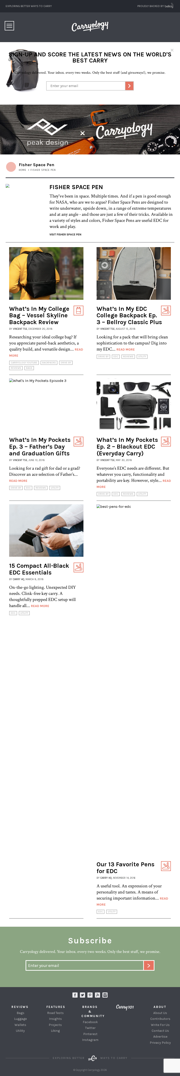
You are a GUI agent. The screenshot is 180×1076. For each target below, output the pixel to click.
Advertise (160, 1037)
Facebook (90, 1022)
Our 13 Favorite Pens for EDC (125, 868)
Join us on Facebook (75, 995)
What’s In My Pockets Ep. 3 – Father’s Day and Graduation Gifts (40, 446)
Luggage (20, 1019)
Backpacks (49, 362)
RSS (97, 995)
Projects (55, 1025)
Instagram (105, 995)
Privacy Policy (160, 1043)
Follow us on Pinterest (90, 995)
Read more (125, 349)
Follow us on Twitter (82, 995)
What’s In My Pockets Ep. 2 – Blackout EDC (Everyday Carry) (127, 446)
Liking (55, 1031)
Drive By (66, 362)
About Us (160, 1013)
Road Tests (55, 1013)
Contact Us (160, 1031)
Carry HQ (18, 579)
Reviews (16, 368)
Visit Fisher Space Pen (65, 234)
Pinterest (90, 1034)
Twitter (90, 1028)
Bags (29, 368)
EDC (115, 356)
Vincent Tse (20, 328)
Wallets (20, 1025)
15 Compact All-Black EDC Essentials (39, 569)
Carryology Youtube (24, 362)
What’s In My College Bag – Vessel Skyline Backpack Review (39, 315)
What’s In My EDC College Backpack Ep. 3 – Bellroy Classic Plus (129, 315)
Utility (142, 356)
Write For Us (160, 1025)
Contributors (160, 1019)
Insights (55, 1019)
